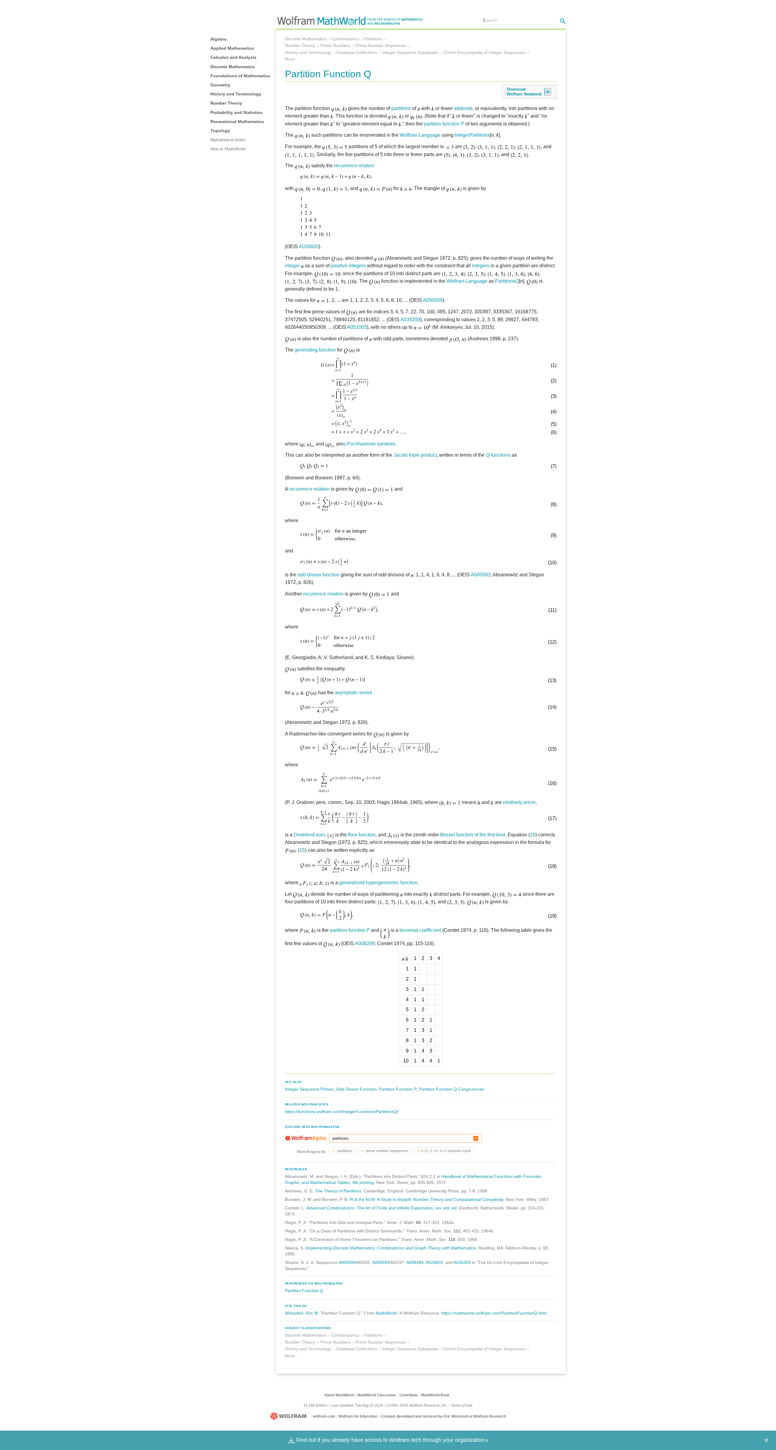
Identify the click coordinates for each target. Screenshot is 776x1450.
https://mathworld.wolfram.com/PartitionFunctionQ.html (494, 1313)
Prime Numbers (335, 45)
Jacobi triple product (415, 455)
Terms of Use (462, 1405)
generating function (315, 349)
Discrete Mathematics (232, 66)
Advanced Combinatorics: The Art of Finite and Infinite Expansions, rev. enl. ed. (382, 1207)
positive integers (348, 265)
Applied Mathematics (232, 48)
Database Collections (356, 52)
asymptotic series (353, 692)
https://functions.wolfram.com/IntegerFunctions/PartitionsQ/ (341, 1111)
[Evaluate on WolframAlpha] (476, 1138)
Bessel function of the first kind (472, 834)
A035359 (410, 319)
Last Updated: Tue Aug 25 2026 (357, 1405)
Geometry (220, 84)
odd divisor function (319, 574)
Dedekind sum (309, 834)
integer (292, 265)
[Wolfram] (289, 1416)
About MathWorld (339, 1395)
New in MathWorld (228, 148)
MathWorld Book (435, 1395)
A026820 (309, 246)
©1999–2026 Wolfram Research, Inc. (416, 1405)
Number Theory (226, 103)
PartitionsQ (507, 281)
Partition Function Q (304, 1290)
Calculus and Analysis (233, 57)
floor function (362, 834)
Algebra (218, 39)
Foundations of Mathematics (240, 75)
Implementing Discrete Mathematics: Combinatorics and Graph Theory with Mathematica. (391, 1247)
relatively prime (519, 802)
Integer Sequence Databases (410, 52)
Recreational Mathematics (237, 121)
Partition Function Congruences (451, 1089)
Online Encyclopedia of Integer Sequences (484, 52)
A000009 (433, 300)
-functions (498, 455)
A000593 (480, 574)
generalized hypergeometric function (378, 882)
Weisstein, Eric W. (302, 1313)
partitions (401, 108)
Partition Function (397, 1089)
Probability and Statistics (236, 112)
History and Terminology (235, 94)
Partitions (373, 38)
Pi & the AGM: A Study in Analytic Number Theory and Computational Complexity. (427, 1199)
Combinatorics (345, 38)
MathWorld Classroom (376, 1395)
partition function (444, 123)
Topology (220, 130)
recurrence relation (354, 165)
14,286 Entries (315, 1405)
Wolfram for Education (358, 1416)
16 (532, 834)
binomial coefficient (420, 930)
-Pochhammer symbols (369, 443)
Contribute (409, 1395)
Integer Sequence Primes (309, 1089)
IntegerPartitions (472, 135)
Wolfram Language (420, 135)
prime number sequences (386, 1151)
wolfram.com (324, 1416)
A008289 (365, 943)
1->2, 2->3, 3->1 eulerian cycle (446, 1151)
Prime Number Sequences (381, 45)
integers (480, 265)
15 (302, 850)
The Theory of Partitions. (339, 1190)
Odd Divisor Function (356, 1089)
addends (463, 108)
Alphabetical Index (228, 139)
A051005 (357, 327)
